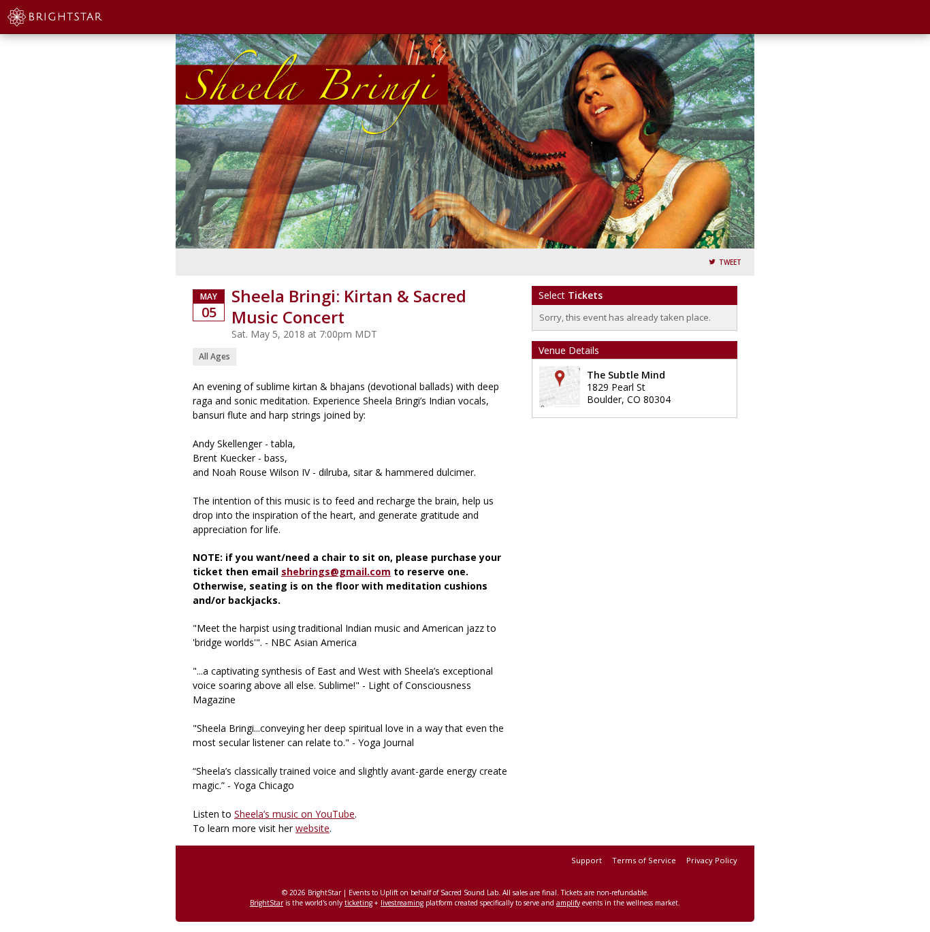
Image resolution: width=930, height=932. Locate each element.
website (312, 828)
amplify (568, 902)
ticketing (358, 902)
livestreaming (402, 902)
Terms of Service (644, 860)
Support (586, 860)
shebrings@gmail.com (336, 571)
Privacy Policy (711, 860)
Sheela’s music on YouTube (294, 813)
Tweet (730, 262)
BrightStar (266, 902)
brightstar (75, 17)
